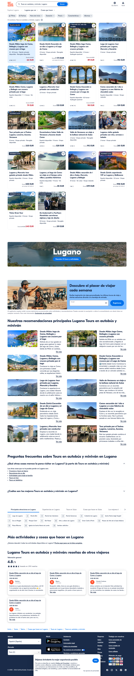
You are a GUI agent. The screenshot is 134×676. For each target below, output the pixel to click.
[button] (21, 43)
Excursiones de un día (17, 473)
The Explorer (102, 661)
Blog (99, 649)
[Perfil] (123, 3)
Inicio (9, 629)
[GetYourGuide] (10, 4)
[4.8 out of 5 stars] (14, 566)
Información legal (69, 643)
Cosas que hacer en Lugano (38, 629)
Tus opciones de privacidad (72, 650)
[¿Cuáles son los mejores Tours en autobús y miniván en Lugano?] (124, 491)
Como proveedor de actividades (115, 641)
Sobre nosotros (100, 641)
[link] (21, 43)
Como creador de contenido (114, 647)
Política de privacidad (70, 646)
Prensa (100, 652)
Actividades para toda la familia (21, 476)
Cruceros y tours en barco (18, 471)
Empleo (100, 646)
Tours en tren (14, 478)
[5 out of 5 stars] (26, 578)
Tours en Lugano (56, 629)
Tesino (23, 629)
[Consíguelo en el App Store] (54, 649)
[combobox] (37, 4)
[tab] (23, 509)
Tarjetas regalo (100, 657)
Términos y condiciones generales (74, 653)
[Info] (42, 20)
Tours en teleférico (15, 480)
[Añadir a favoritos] (33, 25)
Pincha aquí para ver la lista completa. (68, 543)
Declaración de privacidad (43, 313)
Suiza (16, 629)
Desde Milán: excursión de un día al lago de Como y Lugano (25, 574)
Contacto (66, 640)
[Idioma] (114, 3)
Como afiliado (113, 651)
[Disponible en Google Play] (54, 641)
